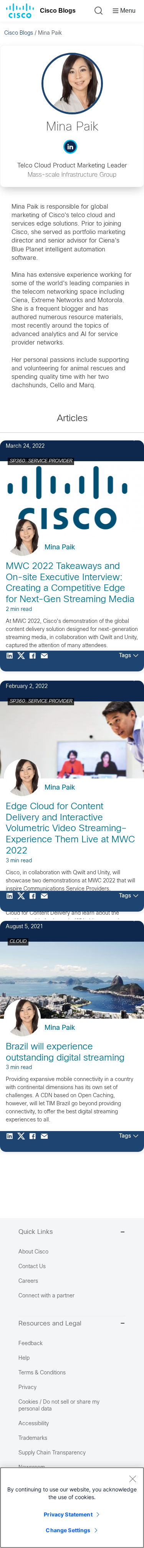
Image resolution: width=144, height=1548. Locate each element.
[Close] (132, 1479)
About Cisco (33, 1252)
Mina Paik (60, 547)
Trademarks (32, 1438)
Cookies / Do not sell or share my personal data (58, 1406)
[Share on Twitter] (23, 661)
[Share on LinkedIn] (11, 661)
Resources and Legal (49, 1324)
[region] (72, 1507)
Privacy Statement (68, 1514)
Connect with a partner (46, 1296)
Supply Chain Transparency (52, 1453)
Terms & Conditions (42, 1373)
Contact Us (32, 1266)
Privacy (27, 1387)
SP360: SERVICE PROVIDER (41, 461)
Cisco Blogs (58, 10)
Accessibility (33, 1423)
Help (24, 1358)
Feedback (30, 1343)
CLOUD (18, 941)
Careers (28, 1281)
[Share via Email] (46, 661)
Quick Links (35, 1232)
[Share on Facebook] (34, 661)
